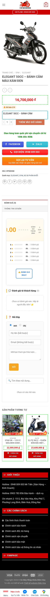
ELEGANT (26, 73)
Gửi (14, 367)
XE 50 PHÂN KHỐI (31, 175)
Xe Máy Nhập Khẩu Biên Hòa (32, 580)
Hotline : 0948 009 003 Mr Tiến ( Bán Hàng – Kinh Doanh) (24, 486)
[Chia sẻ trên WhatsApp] (4, 181)
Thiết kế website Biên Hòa (35, 583)
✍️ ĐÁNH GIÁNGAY (24, 273)
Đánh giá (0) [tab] (10, 203)
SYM (17, 73)
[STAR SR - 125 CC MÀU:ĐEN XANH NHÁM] (12, 425)
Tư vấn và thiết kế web (14, 583)
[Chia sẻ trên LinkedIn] (29, 181)
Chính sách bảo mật (15, 541)
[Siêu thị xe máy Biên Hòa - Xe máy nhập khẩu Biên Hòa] (25, 5)
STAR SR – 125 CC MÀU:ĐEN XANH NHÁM (13, 441)
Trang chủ (7, 73)
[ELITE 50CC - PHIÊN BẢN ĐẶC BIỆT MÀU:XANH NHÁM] (37, 425)
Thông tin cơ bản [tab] (12, 209)
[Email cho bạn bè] (19, 181)
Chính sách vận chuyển (16, 536)
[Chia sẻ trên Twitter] (14, 181)
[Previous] (2, 439)
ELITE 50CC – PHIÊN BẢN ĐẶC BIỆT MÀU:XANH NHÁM (37, 441)
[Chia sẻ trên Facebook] (9, 181)
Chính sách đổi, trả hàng (17, 531)
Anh (15, 326)
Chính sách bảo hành (15, 525)
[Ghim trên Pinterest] (24, 181)
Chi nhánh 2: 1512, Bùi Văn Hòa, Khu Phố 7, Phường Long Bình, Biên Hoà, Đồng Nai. (23, 500)
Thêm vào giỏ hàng (30, 122)
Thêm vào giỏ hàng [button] (14, 454)
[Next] (48, 439)
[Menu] (3, 4)
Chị (24, 326)
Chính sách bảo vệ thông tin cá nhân (23, 547)
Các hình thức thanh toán (17, 520)
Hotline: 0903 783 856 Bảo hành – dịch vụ (22, 493)
